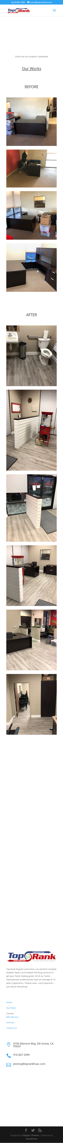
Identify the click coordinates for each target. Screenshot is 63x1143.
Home (9, 1002)
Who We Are (12, 1017)
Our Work (11, 1007)
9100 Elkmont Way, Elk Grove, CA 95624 (33, 1045)
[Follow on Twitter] (14, 1111)
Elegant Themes (31, 1135)
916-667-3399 (21, 1054)
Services (10, 1022)
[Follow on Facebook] (8, 1111)
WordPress (31, 1138)
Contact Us (11, 1028)
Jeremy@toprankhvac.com (29, 1064)
